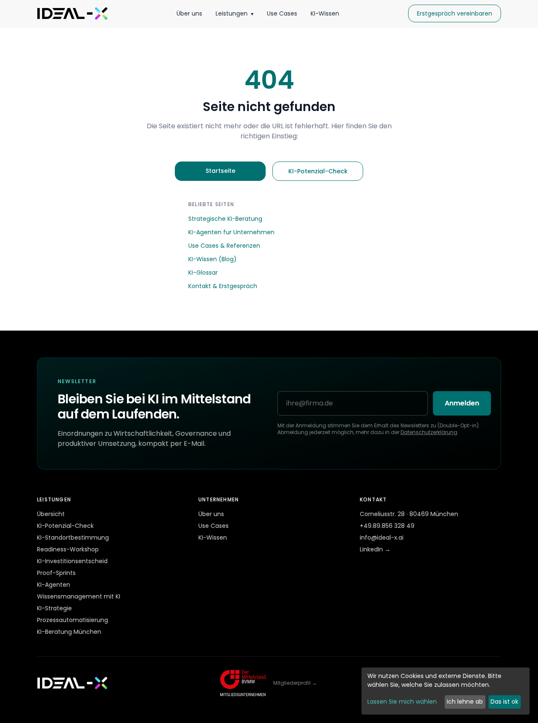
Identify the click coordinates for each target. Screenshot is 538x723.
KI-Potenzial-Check (318, 171)
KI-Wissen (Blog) (212, 259)
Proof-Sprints (56, 573)
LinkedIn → (375, 549)
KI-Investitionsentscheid (72, 561)
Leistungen (234, 13)
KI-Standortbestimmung (73, 537)
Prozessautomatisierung (72, 620)
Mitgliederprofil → (295, 683)
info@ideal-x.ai (382, 537)
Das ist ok (504, 701)
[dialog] (445, 691)
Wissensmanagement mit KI (78, 596)
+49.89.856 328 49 (387, 526)
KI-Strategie (54, 608)
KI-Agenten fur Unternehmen (231, 232)
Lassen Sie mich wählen (402, 701)
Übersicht (51, 514)
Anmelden (462, 403)
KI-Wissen (325, 13)
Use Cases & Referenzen (224, 245)
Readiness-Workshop (68, 549)
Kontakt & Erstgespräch (222, 286)
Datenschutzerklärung (429, 432)
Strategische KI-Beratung (225, 219)
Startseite (220, 171)
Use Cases (282, 13)
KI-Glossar (203, 272)
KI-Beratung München (69, 632)
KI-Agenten (53, 584)
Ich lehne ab (465, 701)
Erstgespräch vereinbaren (454, 13)
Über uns (189, 13)
